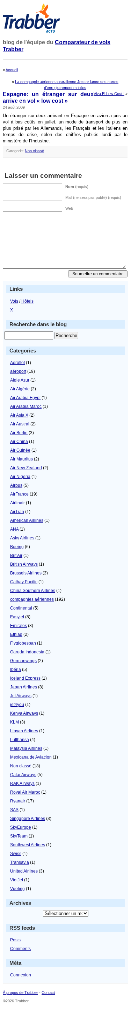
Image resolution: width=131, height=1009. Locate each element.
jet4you (17, 704)
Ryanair (17, 801)
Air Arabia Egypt (25, 397)
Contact (48, 992)
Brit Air (16, 555)
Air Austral (19, 424)
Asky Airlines (22, 538)
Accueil (12, 70)
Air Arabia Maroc (26, 406)
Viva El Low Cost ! (109, 94)
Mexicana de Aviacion (31, 757)
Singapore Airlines (27, 818)
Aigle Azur (19, 380)
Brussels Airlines (26, 573)
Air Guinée (20, 450)
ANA (14, 529)
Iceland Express (25, 678)
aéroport (18, 371)
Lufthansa (19, 739)
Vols (14, 301)
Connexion (20, 975)
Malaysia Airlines (26, 748)
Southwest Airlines (27, 844)
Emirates (18, 625)
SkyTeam (19, 836)
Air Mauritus (21, 459)
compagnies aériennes (32, 599)
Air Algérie (20, 388)
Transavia (19, 862)
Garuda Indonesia (27, 652)
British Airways (24, 564)
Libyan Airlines (24, 730)
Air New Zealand (26, 467)
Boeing (17, 546)
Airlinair (17, 502)
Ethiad (16, 634)
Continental (21, 608)
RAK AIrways (22, 783)
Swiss (15, 853)
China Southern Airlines (32, 590)
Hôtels (27, 301)
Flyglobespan (23, 643)
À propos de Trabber (20, 992)
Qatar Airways (23, 774)
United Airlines (24, 871)
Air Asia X (19, 415)
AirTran (17, 511)
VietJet (16, 879)
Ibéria (15, 669)
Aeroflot (17, 362)
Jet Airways (20, 695)
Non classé (34, 151)
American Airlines (26, 520)
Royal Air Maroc (25, 792)
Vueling (17, 888)
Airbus (16, 485)
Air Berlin (19, 432)
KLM (14, 722)
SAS (14, 809)
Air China (19, 441)
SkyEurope (20, 827)
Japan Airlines (23, 687)
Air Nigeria (20, 476)
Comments (20, 948)
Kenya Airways (24, 713)
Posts (15, 939)
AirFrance (19, 494)
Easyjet (17, 616)
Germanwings (23, 660)
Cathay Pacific (23, 581)
